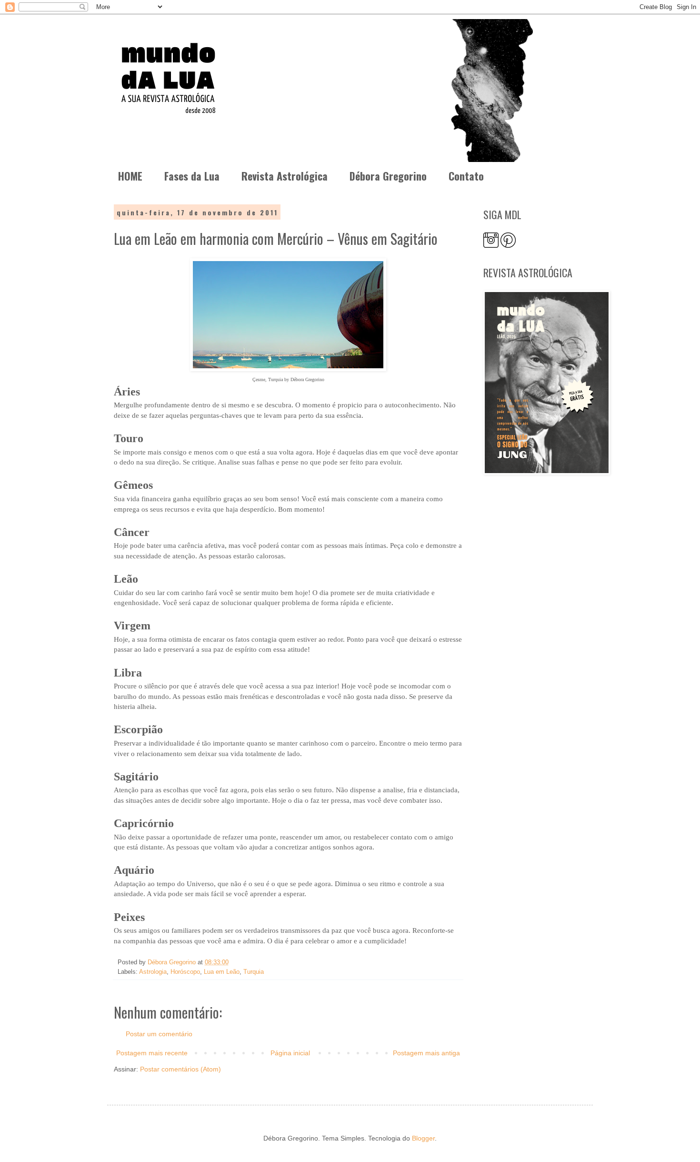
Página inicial (290, 1053)
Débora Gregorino (388, 175)
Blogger (423, 1138)
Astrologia (153, 972)
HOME (130, 175)
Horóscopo (185, 972)
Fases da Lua (192, 175)
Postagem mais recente (152, 1053)
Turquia (253, 972)
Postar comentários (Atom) (180, 1069)
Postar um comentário (159, 1034)
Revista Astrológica (284, 175)
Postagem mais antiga (426, 1053)
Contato (466, 175)
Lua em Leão (222, 972)
